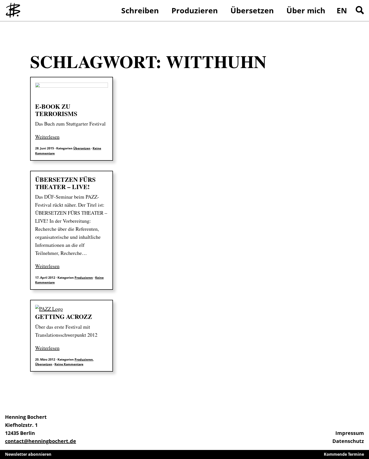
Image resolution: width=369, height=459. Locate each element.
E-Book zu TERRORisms (56, 110)
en (342, 10)
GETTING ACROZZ (63, 316)
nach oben (364, 441)
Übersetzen (81, 148)
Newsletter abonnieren (28, 454)
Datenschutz (348, 441)
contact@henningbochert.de (40, 441)
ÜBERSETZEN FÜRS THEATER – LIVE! (65, 183)
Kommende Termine (344, 454)
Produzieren (84, 277)
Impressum (349, 433)
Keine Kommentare (68, 364)
